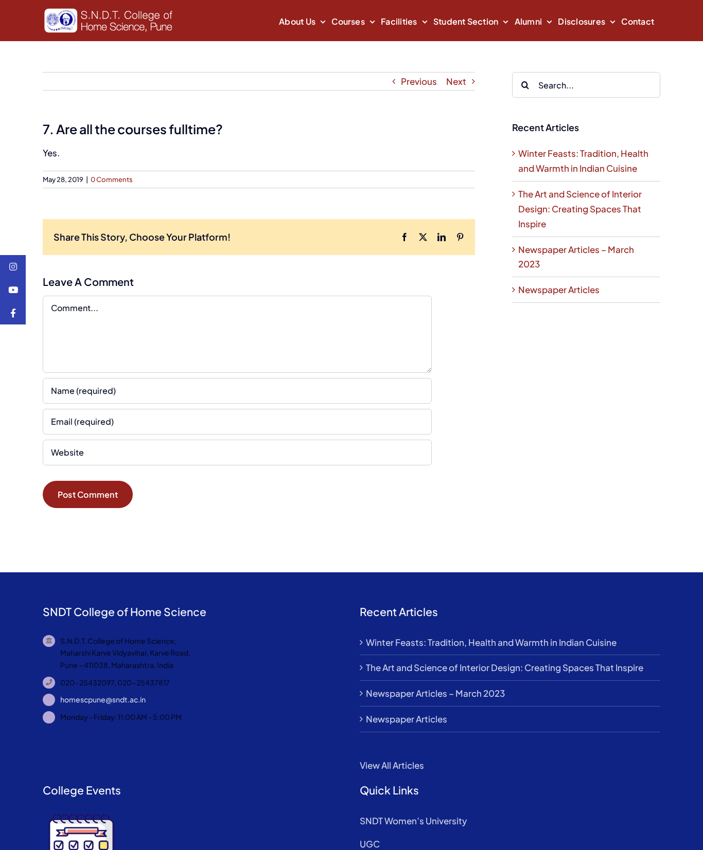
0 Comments (112, 179)
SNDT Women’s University (413, 820)
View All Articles (392, 765)
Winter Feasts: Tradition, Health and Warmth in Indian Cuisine (491, 642)
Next (456, 81)
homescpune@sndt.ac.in (103, 699)
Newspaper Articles (559, 289)
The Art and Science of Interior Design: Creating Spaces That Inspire (580, 208)
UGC (370, 843)
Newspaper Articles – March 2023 (435, 693)
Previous (419, 81)
